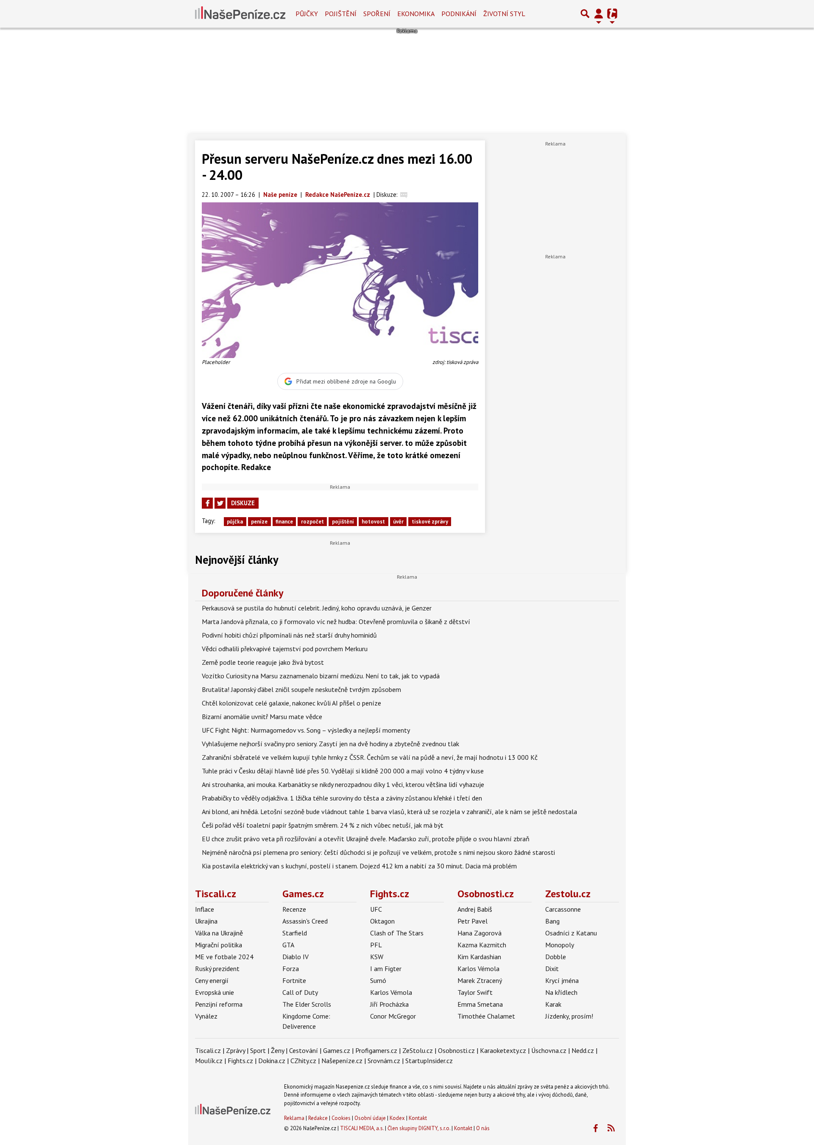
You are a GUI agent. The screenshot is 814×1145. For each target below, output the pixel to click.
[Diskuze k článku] (403, 194)
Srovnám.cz (384, 1060)
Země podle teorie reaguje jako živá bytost (263, 662)
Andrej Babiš (474, 909)
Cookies (341, 1118)
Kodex (398, 1118)
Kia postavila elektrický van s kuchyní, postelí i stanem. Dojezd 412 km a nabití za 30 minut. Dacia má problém (359, 866)
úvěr (398, 521)
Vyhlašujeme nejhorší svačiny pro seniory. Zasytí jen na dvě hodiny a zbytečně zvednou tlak (330, 743)
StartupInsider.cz (429, 1060)
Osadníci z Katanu (571, 933)
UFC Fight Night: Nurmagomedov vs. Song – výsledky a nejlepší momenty (306, 730)
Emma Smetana (480, 1004)
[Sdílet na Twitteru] (220, 503)
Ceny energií (212, 980)
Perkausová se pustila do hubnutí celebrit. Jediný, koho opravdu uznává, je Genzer (317, 608)
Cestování (303, 1050)
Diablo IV (295, 956)
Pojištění (341, 13)
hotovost (373, 521)
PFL (376, 945)
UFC (376, 909)
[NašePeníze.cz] (240, 13)
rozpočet (312, 521)
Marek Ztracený (479, 980)
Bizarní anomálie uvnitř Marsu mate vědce (262, 716)
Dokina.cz (271, 1060)
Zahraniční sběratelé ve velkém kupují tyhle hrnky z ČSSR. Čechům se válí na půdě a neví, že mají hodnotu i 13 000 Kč (370, 757)
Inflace (204, 909)
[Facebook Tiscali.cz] (595, 1128)
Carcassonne (563, 909)
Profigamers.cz (376, 1050)
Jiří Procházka (389, 1004)
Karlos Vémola (391, 992)
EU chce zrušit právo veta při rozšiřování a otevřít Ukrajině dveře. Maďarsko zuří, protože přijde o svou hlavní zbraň (366, 838)
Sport (258, 1050)
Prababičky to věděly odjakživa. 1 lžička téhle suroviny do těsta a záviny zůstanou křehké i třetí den (342, 798)
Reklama (294, 1118)
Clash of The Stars (397, 933)
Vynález (206, 1016)
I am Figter (385, 968)
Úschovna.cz (548, 1050)
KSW (376, 956)
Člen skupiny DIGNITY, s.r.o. (418, 1128)
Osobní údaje (370, 1118)
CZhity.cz (303, 1060)
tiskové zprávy (430, 521)
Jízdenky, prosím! (569, 1016)
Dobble (555, 956)
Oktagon (382, 921)
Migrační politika (218, 945)
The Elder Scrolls (306, 1004)
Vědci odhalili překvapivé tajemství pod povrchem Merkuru (285, 648)
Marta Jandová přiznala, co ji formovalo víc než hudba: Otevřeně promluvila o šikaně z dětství (336, 621)
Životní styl (504, 13)
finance (284, 521)
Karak (553, 1004)
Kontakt (418, 1118)
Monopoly (559, 945)
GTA (288, 945)
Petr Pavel (472, 921)
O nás (483, 1128)
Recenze (294, 909)
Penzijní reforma (219, 1004)
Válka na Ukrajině (219, 933)
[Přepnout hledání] (585, 13)
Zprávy (235, 1050)
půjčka (235, 521)
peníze (259, 521)
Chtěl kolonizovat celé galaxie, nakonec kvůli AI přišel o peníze (291, 703)
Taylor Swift (475, 992)
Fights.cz (389, 893)
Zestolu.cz (568, 893)
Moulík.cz (209, 1060)
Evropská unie (214, 992)
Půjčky (306, 13)
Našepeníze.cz (341, 1060)
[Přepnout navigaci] (598, 13)
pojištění (343, 521)
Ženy (277, 1050)
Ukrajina (206, 921)
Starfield (294, 933)
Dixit (552, 968)
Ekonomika (416, 13)
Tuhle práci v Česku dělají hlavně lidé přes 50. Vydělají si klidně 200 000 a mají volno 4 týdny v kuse (343, 771)
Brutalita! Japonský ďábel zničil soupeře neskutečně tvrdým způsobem (301, 689)
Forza (290, 968)
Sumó (378, 980)
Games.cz (303, 893)
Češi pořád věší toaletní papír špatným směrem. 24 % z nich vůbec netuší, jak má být (322, 825)
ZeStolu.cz (417, 1050)
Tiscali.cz (215, 893)
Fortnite (294, 980)
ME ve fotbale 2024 (224, 956)
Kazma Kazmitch (481, 945)
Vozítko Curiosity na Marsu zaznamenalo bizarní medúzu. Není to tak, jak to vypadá (321, 676)
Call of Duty (300, 992)
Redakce (318, 1118)
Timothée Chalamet (486, 1016)
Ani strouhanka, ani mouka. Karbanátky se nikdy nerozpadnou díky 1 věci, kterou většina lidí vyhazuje (343, 784)
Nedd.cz (582, 1050)
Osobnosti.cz (485, 893)
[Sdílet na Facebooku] (207, 503)
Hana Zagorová (479, 933)
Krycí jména (562, 980)
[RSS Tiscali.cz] (611, 1128)
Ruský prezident (217, 968)
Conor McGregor (393, 1016)
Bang (552, 921)
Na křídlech (561, 992)
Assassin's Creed (305, 921)
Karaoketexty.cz (503, 1050)
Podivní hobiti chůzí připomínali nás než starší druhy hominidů (289, 635)
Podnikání (459, 13)
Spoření (376, 13)
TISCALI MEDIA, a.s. (362, 1128)
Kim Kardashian (479, 956)
